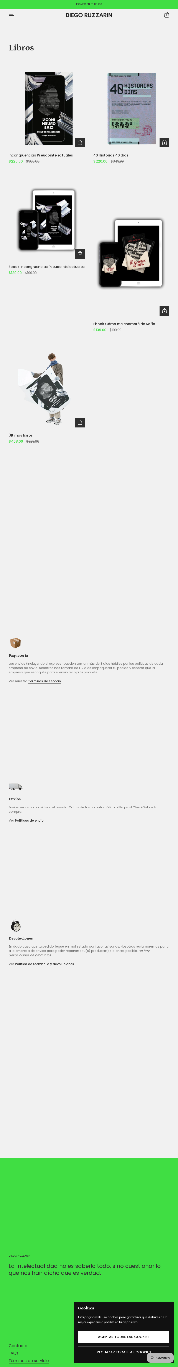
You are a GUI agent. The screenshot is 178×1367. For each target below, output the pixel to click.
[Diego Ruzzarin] (89, 15)
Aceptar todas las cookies (124, 1336)
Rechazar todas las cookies (124, 1352)
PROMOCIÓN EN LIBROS (89, 4)
